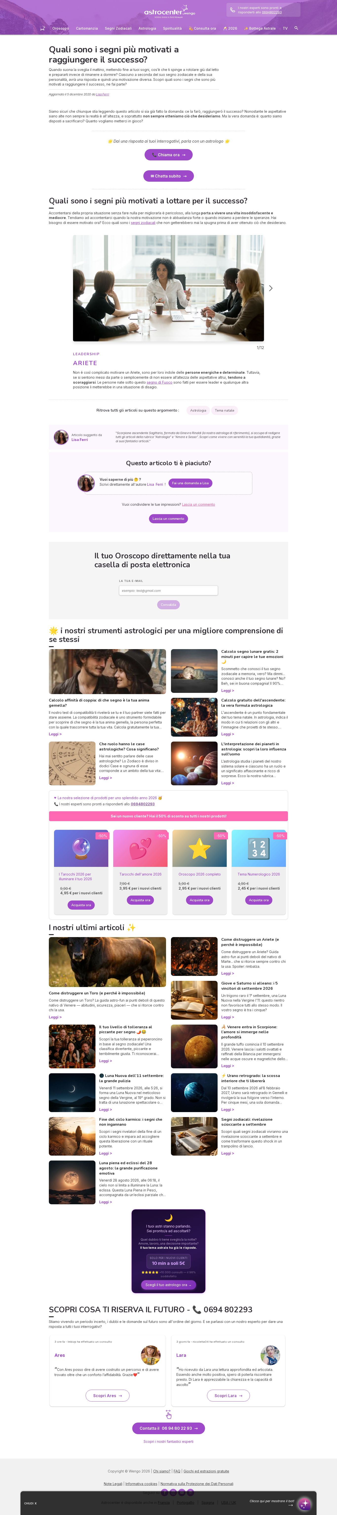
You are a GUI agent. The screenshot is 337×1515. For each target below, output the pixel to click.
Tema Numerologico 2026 (259, 874)
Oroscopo (60, 28)
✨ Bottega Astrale (260, 28)
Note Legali (113, 1484)
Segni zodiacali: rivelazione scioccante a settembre (247, 1122)
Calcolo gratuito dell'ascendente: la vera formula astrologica (253, 703)
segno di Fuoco (159, 382)
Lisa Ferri (102, 94)
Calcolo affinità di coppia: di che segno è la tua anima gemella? (99, 703)
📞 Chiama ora (166, 154)
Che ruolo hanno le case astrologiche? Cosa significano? (129, 746)
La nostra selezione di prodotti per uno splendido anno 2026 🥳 (112, 801)
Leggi (53, 734)
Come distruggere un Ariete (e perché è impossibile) (250, 942)
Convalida (168, 604)
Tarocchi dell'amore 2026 (140, 874)
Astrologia (147, 28)
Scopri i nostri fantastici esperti (168, 1441)
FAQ (177, 1471)
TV (285, 28)
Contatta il (166, 1428)
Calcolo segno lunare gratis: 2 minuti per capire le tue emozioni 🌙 (252, 657)
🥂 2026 (230, 28)
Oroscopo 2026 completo (200, 874)
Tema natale (224, 410)
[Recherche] (296, 29)
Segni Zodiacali (118, 28)
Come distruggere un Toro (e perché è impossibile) (97, 993)
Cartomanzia (87, 28)
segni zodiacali (143, 222)
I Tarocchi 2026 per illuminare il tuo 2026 (75, 876)
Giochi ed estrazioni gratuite (206, 1471)
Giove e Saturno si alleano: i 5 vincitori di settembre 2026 (249, 986)
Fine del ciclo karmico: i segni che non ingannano (130, 1122)
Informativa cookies (141, 1484)
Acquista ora (81, 905)
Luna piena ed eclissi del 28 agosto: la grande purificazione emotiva (128, 1168)
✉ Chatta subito (166, 176)
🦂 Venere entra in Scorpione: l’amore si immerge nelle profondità (249, 1032)
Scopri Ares (104, 1395)
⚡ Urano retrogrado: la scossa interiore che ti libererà (250, 1078)
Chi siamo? (161, 1471)
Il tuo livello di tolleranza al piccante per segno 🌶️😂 (125, 1029)
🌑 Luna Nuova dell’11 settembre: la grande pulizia (131, 1078)
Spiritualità (172, 28)
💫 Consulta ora (202, 28)
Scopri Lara (226, 1395)
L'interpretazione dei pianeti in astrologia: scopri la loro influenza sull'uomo (253, 749)
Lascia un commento (168, 518)
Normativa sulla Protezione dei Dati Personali (197, 1484)
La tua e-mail (131, 581)
